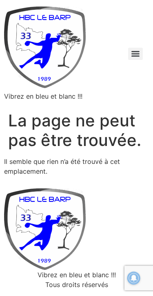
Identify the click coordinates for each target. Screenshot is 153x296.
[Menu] (135, 54)
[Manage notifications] (133, 278)
